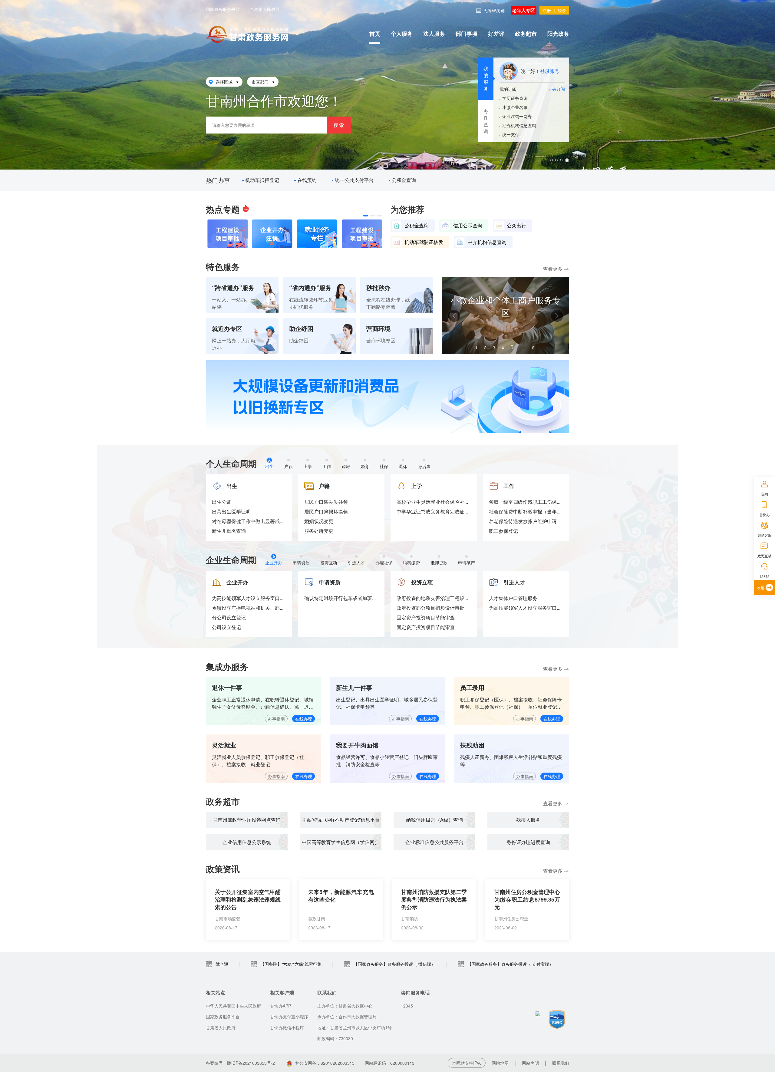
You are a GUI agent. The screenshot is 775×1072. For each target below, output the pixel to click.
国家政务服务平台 (223, 9)
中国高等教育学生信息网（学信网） (340, 842)
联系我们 (560, 1063)
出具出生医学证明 (231, 511)
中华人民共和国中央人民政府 (233, 1006)
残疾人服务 (528, 819)
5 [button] (511, 348)
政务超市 (526, 34)
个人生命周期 (231, 463)
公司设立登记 (226, 627)
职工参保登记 (503, 530)
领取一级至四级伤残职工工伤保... (524, 501)
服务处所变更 (318, 530)
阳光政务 (558, 34)
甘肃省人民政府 (221, 1027)
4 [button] (503, 348)
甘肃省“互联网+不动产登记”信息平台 (341, 819)
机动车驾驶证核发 (423, 242)
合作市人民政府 (265, 9)
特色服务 (223, 266)
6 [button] (520, 346)
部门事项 (466, 34)
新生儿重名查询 (229, 530)
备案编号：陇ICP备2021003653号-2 (240, 1063)
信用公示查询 (467, 225)
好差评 (496, 34)
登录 (562, 10)
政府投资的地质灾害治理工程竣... (432, 598)
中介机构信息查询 (487, 242)
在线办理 (303, 719)
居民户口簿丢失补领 (326, 501)
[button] (365, 215)
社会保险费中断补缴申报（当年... (524, 511)
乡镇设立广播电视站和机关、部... (247, 607)
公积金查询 (405, 179)
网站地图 (500, 1063)
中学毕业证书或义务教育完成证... (432, 511)
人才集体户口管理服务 (513, 598)
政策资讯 (223, 869)
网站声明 (530, 1063)
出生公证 (221, 501)
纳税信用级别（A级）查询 (434, 819)
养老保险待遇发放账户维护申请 (523, 521)
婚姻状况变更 (318, 521)
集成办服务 (227, 666)
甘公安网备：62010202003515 (325, 1063)
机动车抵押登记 (263, 179)
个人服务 (402, 34)
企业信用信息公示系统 (247, 842)
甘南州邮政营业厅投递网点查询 (247, 819)
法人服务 (434, 34)
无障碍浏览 (494, 10)
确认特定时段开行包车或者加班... (340, 598)
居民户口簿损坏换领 (326, 511)
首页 (374, 34)
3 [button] (494, 348)
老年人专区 (523, 10)
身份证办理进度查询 (528, 842)
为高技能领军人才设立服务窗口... (247, 598)
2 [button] (485, 348)
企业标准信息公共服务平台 (434, 842)
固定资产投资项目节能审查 (426, 617)
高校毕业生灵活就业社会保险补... (432, 501)
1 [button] (476, 348)
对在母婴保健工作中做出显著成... (247, 521)
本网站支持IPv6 (467, 1063)
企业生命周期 (231, 559)
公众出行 (516, 225)
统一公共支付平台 (356, 179)
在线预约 (308, 179)
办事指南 (276, 719)
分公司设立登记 (229, 617)
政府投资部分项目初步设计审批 (430, 607)
